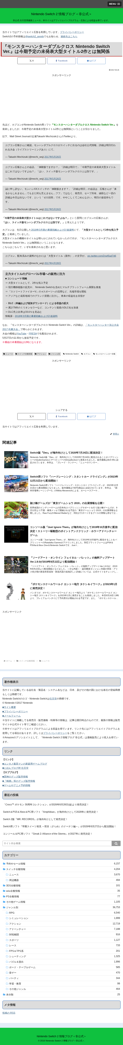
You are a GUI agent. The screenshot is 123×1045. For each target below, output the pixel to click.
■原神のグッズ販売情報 (15, 776)
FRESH (33, 333)
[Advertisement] (61, 99)
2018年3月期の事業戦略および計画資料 (52, 230)
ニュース (9, 354)
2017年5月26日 (52, 157)
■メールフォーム (11, 716)
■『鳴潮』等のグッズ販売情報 (18, 781)
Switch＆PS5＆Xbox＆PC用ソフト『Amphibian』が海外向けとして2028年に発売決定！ (50, 812)
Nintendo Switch (72, 354)
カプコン (87, 354)
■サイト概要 (9, 707)
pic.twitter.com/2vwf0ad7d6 (101, 256)
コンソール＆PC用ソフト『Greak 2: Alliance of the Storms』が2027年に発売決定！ (48, 833)
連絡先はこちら (69, 36)
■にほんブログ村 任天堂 (15, 768)
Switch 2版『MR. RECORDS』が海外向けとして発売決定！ (35, 819)
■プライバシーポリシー (15, 711)
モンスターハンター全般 (105, 354)
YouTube (21, 333)
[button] (116, 843)
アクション (41, 354)
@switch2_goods (34, 36)
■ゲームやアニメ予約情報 (16, 785)
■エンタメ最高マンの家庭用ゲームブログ (24, 764)
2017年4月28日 (52, 263)
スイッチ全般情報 (25, 354)
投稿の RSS (8, 1013)
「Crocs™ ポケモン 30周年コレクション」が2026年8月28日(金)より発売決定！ (46, 804)
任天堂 (53, 698)
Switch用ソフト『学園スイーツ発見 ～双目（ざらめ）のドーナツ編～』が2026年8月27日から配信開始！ (59, 826)
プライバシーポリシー (72, 32)
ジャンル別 (55, 354)
